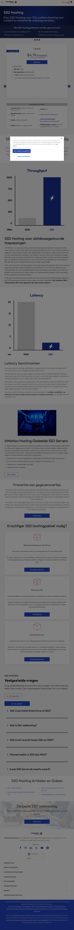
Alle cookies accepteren (22, 151)
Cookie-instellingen (23, 156)
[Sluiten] (62, 138)
